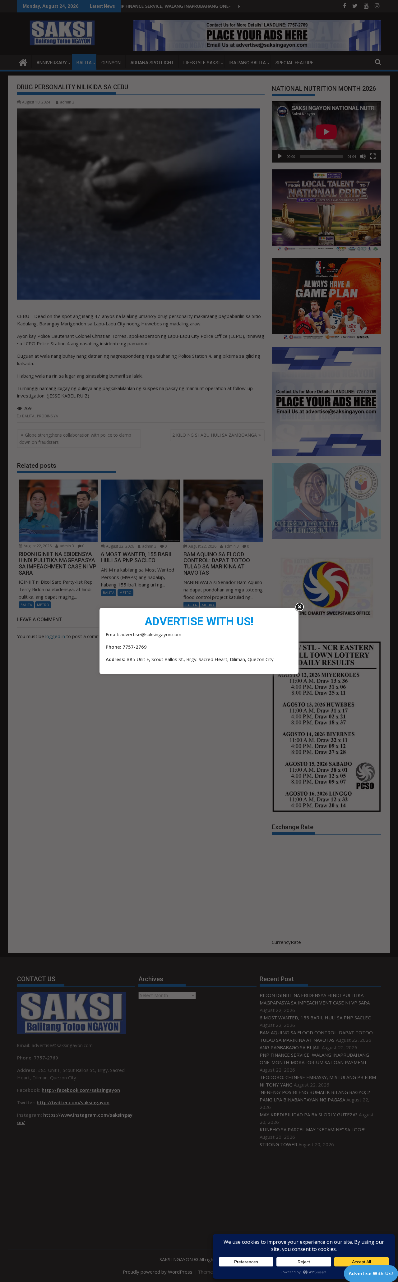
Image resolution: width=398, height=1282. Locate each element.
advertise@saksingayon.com (150, 634)
